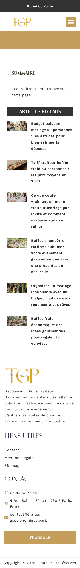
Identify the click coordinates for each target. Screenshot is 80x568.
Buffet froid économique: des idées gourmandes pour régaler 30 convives (48, 331)
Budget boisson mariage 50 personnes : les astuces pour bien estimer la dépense (51, 136)
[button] (71, 22)
